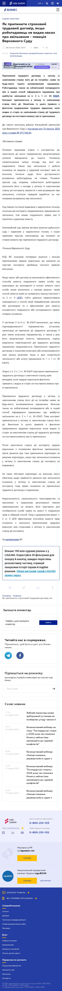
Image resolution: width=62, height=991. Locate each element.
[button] (4, 3)
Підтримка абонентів (11, 966)
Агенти (5, 911)
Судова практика (10, 19)
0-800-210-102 (39, 832)
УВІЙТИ (48, 622)
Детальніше (45, 881)
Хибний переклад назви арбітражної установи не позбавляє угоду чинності (41, 716)
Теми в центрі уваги (11, 953)
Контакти (6, 978)
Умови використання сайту (14, 924)
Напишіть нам (8, 970)
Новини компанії (9, 941)
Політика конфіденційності (14, 920)
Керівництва (8, 945)
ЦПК (19, 297)
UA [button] (39, 3)
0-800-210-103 (39, 823)
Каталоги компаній (10, 949)
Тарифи (27, 858)
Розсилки (6, 974)
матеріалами (12, 539)
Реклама (6, 928)
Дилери (5, 916)
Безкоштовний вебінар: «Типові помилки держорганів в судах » (39, 755)
